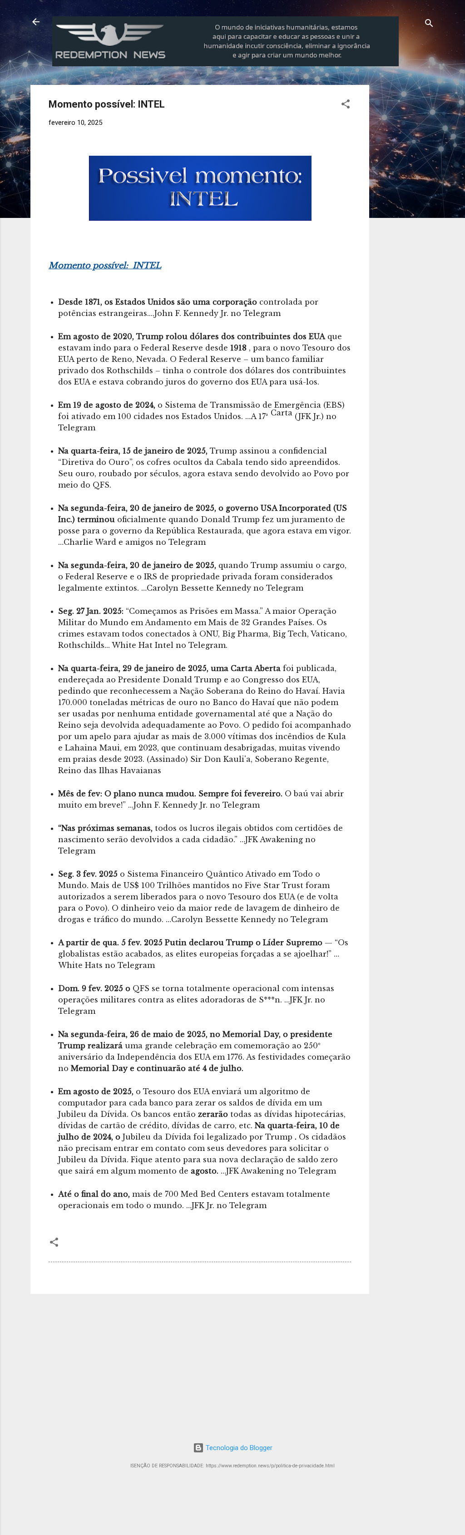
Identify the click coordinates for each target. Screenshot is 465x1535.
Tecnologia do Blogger (238, 1448)
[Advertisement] (420, 221)
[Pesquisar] (429, 25)
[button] (345, 106)
